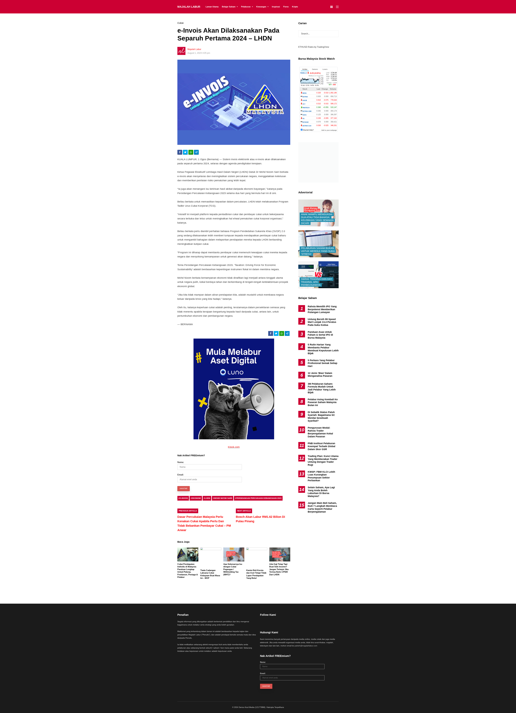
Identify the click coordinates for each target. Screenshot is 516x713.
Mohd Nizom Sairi (223, 498)
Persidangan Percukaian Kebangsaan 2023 (259, 498)
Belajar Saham (228, 7)
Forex (286, 7)
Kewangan (261, 7)
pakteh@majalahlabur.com (306, 646)
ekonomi (196, 498)
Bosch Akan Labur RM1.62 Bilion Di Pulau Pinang (260, 519)
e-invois (184, 498)
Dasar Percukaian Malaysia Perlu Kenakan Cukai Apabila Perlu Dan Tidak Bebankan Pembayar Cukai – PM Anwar (204, 523)
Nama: (180, 462)
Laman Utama (212, 7)
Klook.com (234, 447)
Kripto (295, 7)
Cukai (180, 23)
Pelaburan (246, 7)
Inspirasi (276, 7)
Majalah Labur (188, 6)
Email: (180, 475)
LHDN (207, 498)
